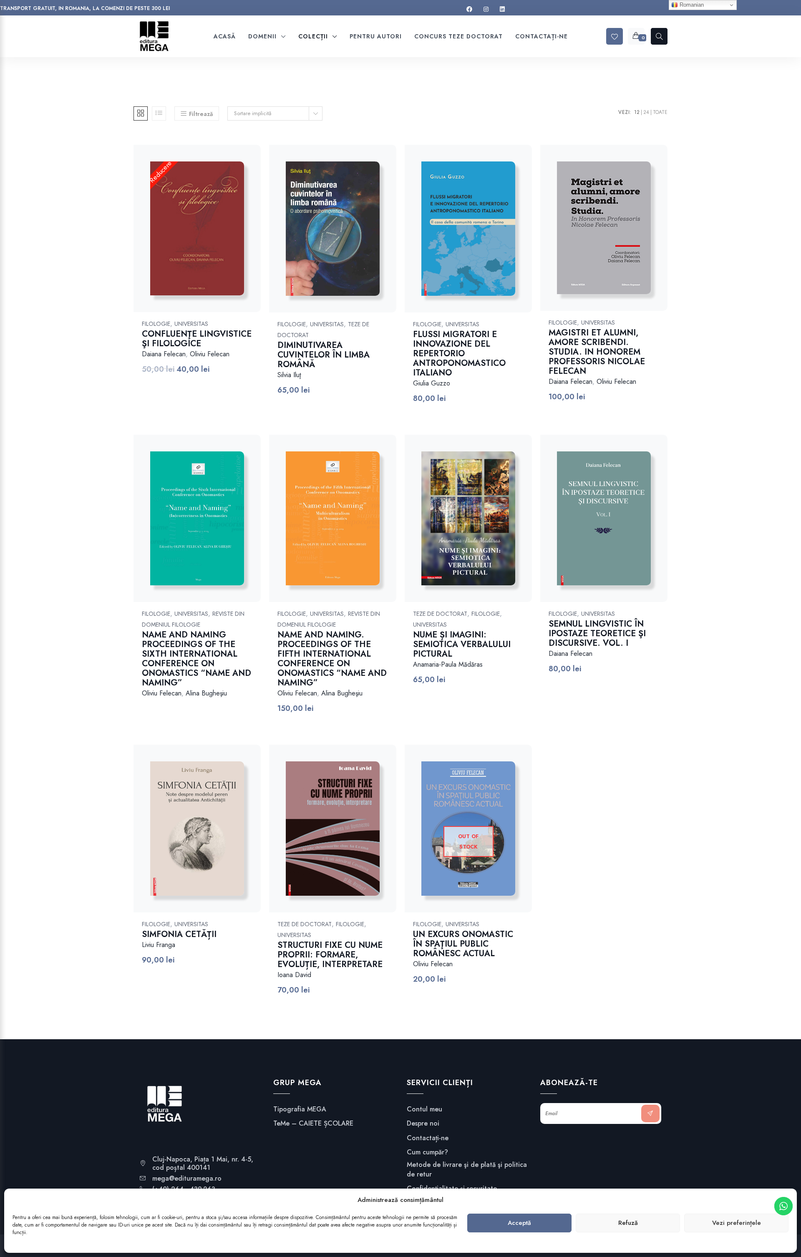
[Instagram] (486, 9)
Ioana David (294, 975)
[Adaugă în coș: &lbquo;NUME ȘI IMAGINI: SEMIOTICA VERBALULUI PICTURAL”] (479, 526)
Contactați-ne (427, 1138)
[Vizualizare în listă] (159, 113)
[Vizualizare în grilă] (141, 113)
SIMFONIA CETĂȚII (179, 934)
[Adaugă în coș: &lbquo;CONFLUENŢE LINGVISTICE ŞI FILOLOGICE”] (208, 237)
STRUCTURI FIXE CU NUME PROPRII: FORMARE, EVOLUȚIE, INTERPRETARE (330, 954)
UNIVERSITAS (191, 324)
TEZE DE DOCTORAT (440, 614)
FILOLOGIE (156, 324)
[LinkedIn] (502, 9)
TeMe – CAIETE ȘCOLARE (313, 1123)
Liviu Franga (158, 945)
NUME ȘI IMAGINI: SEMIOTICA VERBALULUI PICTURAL (462, 644)
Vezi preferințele (736, 1223)
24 (646, 112)
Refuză (628, 1223)
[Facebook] (469, 9)
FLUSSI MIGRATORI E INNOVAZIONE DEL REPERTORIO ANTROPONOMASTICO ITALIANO (459, 354)
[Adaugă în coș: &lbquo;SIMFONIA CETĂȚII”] (208, 837)
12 (637, 112)
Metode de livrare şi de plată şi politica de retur (467, 1169)
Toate (660, 112)
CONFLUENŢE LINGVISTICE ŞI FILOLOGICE (197, 338)
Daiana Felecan (164, 354)
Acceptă (519, 1223)
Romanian (691, 5)
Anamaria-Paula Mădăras (448, 664)
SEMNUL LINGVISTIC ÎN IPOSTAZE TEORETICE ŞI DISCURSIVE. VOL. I (597, 633)
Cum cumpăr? (427, 1152)
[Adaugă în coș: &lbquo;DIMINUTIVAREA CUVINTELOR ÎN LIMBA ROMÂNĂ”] (343, 237)
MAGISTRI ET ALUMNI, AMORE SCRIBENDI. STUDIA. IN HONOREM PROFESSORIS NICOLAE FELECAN (597, 352)
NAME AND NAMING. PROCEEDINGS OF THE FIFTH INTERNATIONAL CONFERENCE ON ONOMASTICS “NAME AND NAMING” (332, 659)
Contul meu (424, 1109)
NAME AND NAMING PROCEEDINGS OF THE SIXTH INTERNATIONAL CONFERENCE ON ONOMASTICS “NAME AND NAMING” (196, 659)
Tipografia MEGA (299, 1109)
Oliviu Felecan (209, 354)
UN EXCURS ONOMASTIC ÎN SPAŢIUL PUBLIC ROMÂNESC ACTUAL (463, 944)
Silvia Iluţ (289, 375)
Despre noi (423, 1123)
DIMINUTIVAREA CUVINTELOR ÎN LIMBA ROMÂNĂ (323, 354)
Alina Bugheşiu (206, 693)
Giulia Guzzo (431, 383)
